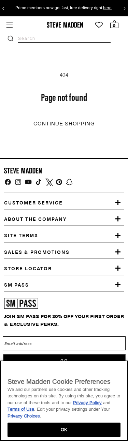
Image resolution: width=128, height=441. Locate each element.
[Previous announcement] (3, 8)
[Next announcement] (124, 8)
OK (64, 429)
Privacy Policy (87, 403)
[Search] (10, 38)
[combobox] (64, 38)
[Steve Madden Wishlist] (99, 24)
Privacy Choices (24, 416)
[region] (64, 401)
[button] (9, 25)
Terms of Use (21, 409)
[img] (8, 182)
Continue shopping (64, 123)
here (107, 8)
